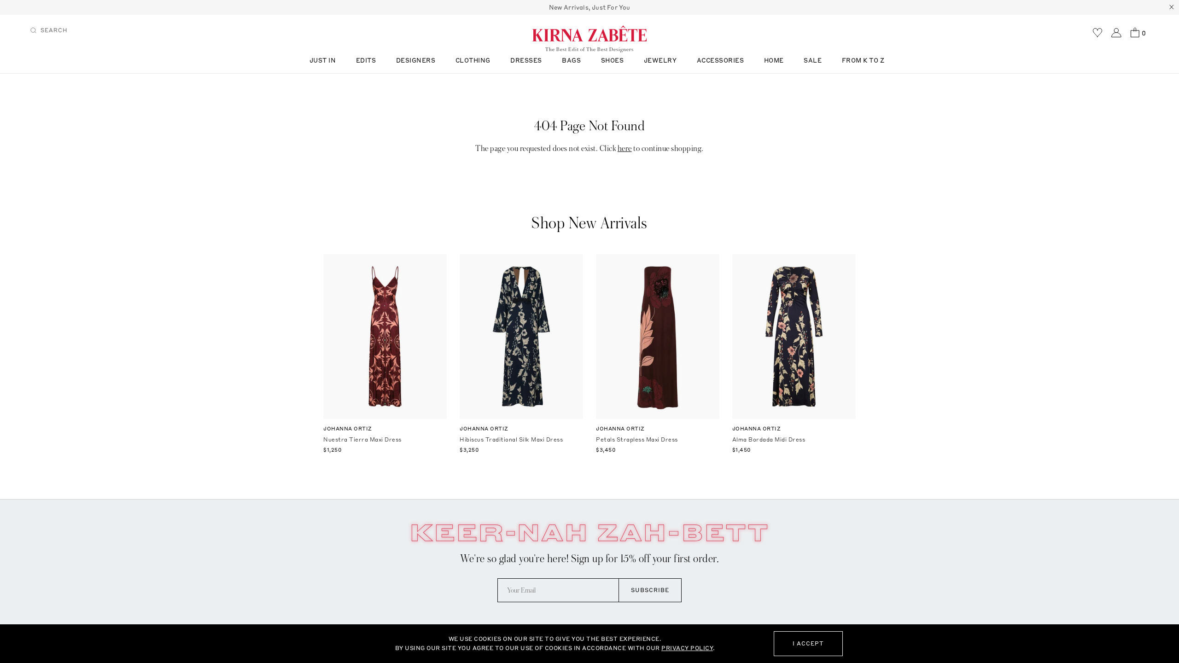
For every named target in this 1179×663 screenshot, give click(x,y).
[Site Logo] (589, 33)
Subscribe (650, 590)
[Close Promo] (1171, 7)
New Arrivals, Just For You (589, 7)
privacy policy (687, 648)
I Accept (808, 643)
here (625, 148)
